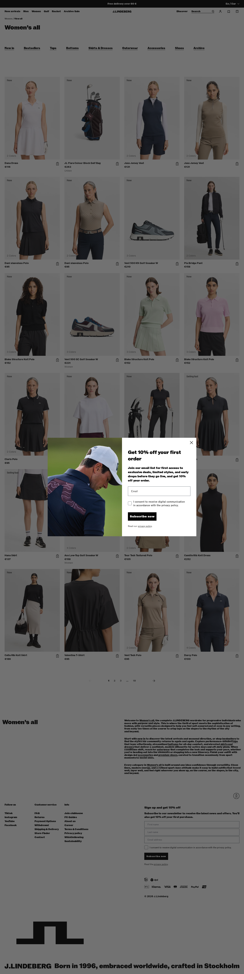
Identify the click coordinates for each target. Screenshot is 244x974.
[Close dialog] (191, 442)
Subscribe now (142, 516)
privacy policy (145, 526)
